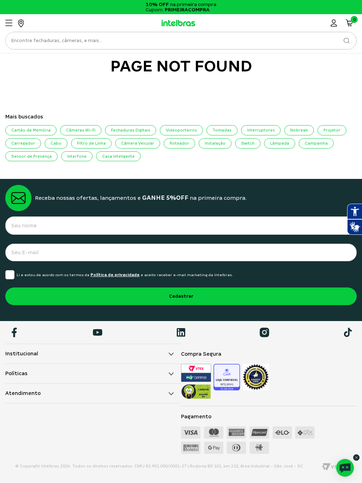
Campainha (316, 143)
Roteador (179, 143)
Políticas (16, 373)
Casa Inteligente (118, 156)
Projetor (331, 130)
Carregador (23, 143)
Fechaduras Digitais (130, 130)
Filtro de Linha (91, 143)
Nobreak (299, 130)
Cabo (56, 143)
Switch (248, 143)
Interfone (77, 156)
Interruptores (261, 130)
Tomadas (222, 130)
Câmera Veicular (137, 143)
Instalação (215, 143)
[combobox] (181, 42)
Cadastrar (181, 296)
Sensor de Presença (31, 156)
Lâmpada (279, 143)
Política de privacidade (115, 275)
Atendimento (23, 393)
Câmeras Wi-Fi (80, 130)
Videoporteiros (181, 130)
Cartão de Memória (31, 130)
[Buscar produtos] (346, 40)
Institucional (21, 353)
